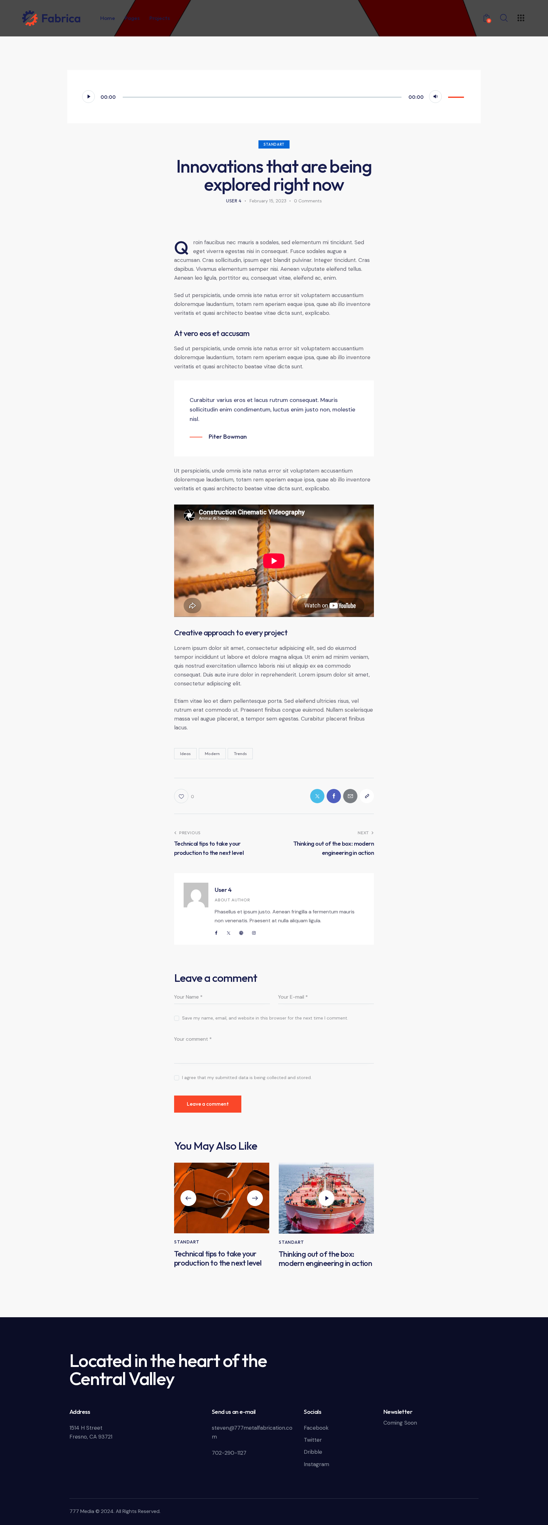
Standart (274, 144)
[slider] (457, 96)
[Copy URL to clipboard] (367, 796)
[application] (274, 96)
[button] (188, 1198)
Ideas (185, 753)
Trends (240, 753)
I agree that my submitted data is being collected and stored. (247, 1077)
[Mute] (435, 96)
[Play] (88, 96)
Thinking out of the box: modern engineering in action (325, 1258)
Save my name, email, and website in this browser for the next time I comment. (265, 1018)
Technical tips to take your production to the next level (217, 1258)
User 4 (223, 889)
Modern (212, 753)
